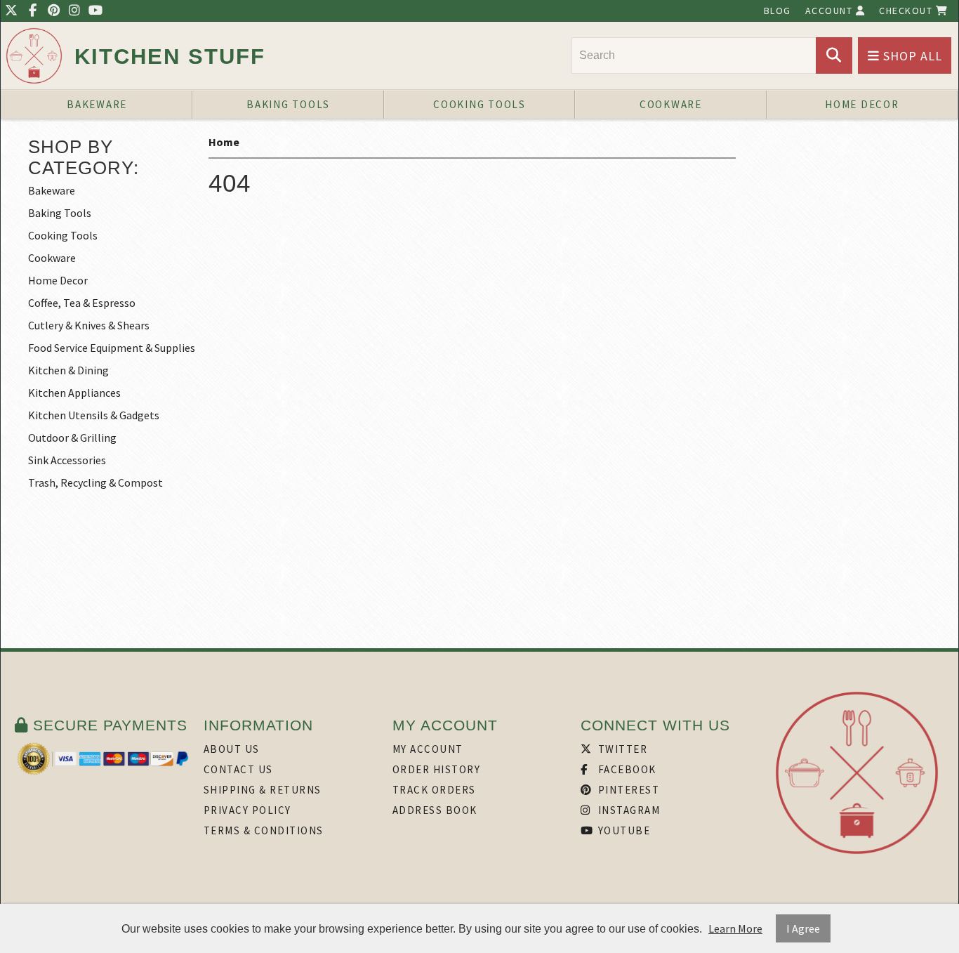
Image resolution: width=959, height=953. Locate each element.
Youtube (622, 830)
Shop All (911, 56)
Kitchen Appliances (74, 393)
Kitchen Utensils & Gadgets (93, 415)
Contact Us (238, 769)
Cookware (671, 104)
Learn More (735, 928)
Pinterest (627, 789)
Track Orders (434, 789)
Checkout (907, 10)
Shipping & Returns (263, 789)
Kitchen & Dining (68, 370)
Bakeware (97, 104)
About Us (232, 749)
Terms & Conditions (264, 830)
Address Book (434, 810)
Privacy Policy (247, 810)
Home (224, 142)
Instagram (627, 810)
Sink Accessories (67, 460)
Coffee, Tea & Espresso (81, 303)
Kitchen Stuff (169, 56)
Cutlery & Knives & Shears (89, 325)
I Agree (803, 928)
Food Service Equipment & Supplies (111, 348)
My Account (427, 749)
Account (830, 10)
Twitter (621, 749)
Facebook (625, 769)
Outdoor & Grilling (72, 438)
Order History (436, 769)
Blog (777, 10)
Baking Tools (288, 104)
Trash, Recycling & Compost (95, 482)
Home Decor (862, 104)
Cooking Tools (479, 104)
